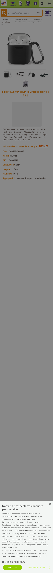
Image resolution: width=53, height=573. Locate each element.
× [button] (50, 504)
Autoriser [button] (12, 567)
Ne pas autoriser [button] (36, 567)
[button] (26, 562)
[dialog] (26, 537)
